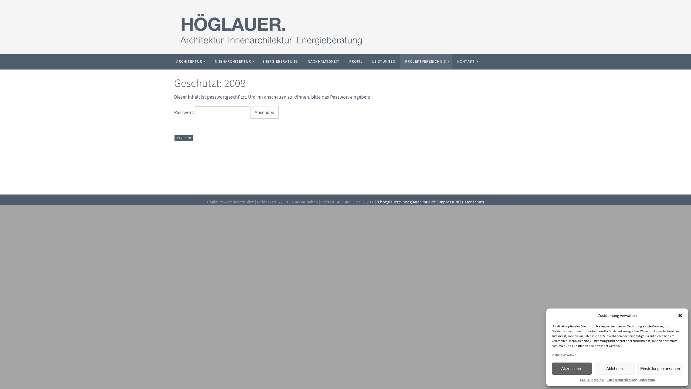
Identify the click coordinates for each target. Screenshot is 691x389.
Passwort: (184, 112)
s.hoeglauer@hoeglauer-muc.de (406, 201)
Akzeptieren (571, 368)
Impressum (647, 380)
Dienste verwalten (564, 355)
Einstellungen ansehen (660, 368)
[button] (680, 315)
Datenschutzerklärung (622, 380)
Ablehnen (614, 368)
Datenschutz (473, 201)
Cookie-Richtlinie (592, 380)
